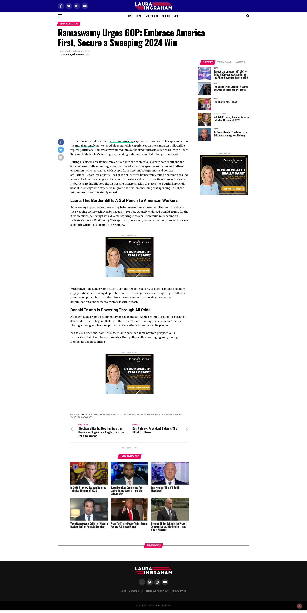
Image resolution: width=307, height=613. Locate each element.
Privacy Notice (179, 591)
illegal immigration (149, 415)
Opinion (166, 16)
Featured (130, 415)
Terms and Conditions (157, 591)
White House (152, 16)
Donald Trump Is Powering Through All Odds (110, 309)
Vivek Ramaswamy (122, 141)
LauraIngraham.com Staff (76, 54)
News (138, 16)
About (176, 16)
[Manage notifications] (299, 606)
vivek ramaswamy (82, 417)
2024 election (97, 415)
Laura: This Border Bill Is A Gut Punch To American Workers (123, 200)
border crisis (115, 415)
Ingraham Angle (85, 145)
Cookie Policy (136, 591)
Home (130, 16)
